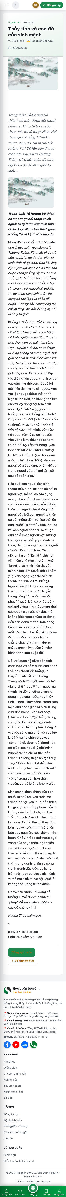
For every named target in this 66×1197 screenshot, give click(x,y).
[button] (14, 5)
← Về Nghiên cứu (23, 960)
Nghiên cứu (14, 22)
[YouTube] (15, 1044)
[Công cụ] (35, 5)
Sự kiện (8, 1097)
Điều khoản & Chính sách (19, 1161)
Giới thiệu (10, 1155)
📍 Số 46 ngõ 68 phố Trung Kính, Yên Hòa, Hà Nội (33, 1022)
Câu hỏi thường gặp (16, 1132)
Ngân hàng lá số (13, 1091)
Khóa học (10, 1061)
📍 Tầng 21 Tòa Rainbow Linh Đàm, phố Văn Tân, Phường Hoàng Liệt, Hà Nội (30, 1030)
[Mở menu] (6, 5)
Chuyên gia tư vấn (15, 1073)
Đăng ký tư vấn (21, 952)
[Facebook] (7, 1044)
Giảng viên (10, 1067)
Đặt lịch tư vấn (13, 1120)
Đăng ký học (11, 1114)
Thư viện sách (12, 1085)
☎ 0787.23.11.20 (14, 1036)
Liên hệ (8, 1138)
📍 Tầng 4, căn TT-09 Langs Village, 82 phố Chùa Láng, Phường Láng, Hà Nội (31, 1014)
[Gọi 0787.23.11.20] (33, 1044)
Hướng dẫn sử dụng (15, 1126)
